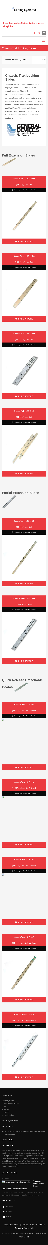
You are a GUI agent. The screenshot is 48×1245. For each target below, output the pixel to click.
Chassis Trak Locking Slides (15, 59)
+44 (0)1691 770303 (12, 1120)
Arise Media (24, 1237)
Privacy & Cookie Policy (24, 1228)
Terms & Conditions (11, 1224)
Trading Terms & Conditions (34, 1224)
